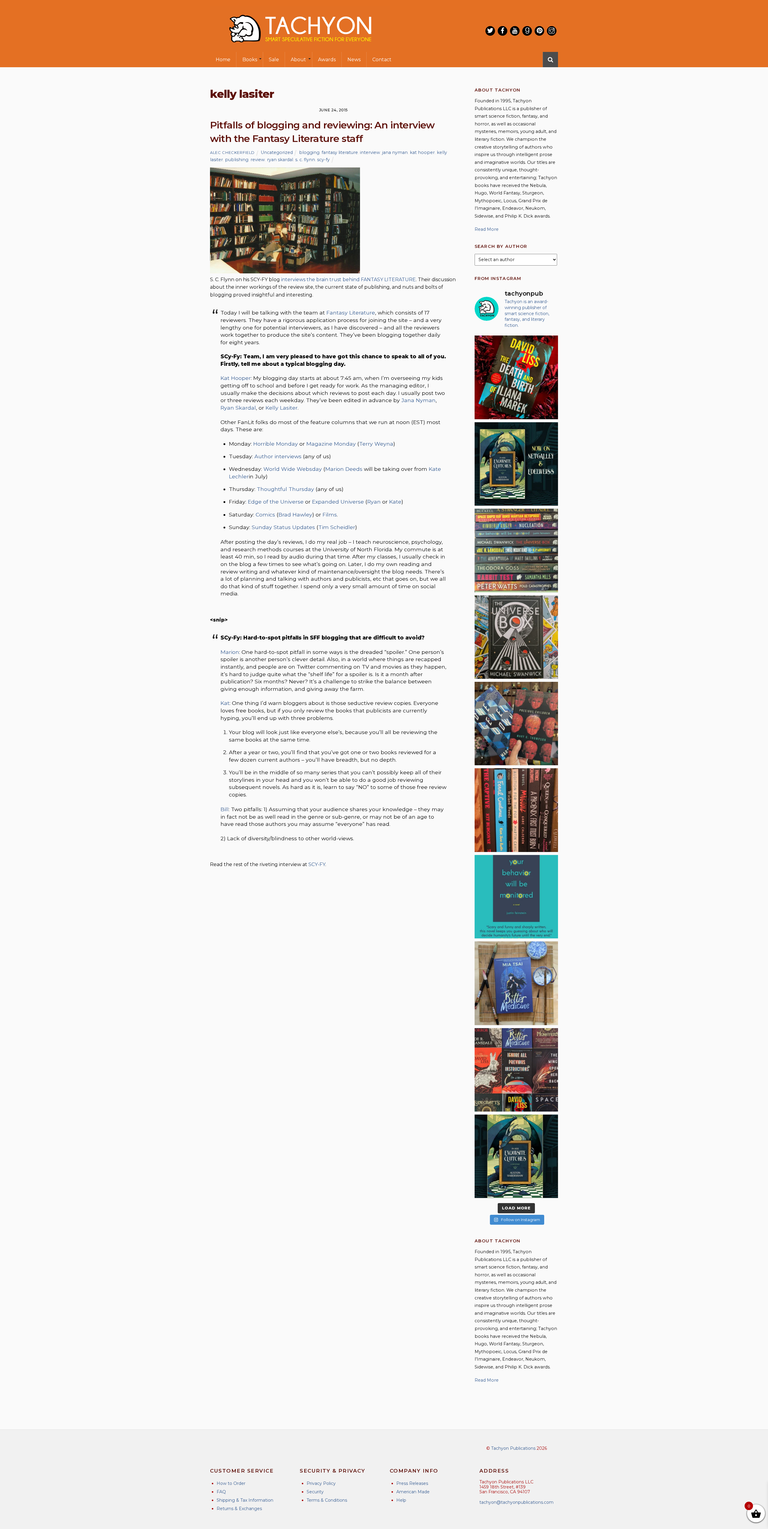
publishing (236, 159)
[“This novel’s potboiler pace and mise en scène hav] (516, 377)
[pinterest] (539, 31)
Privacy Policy (321, 1483)
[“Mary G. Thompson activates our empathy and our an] (516, 723)
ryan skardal (280, 159)
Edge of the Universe (276, 501)
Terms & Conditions (327, 1500)
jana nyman (395, 152)
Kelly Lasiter (282, 408)
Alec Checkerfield (232, 152)
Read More (487, 229)
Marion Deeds (343, 469)
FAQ (221, 1491)
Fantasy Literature (350, 312)
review (257, 159)
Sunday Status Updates (283, 527)
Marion (229, 652)
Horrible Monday (275, 444)
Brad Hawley (295, 514)
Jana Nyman (418, 400)
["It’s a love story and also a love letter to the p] (516, 1070)
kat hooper (422, 152)
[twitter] (490, 31)
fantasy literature (340, 152)
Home (223, 59)
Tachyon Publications (513, 1448)
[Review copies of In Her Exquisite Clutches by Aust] (516, 464)
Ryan (374, 501)
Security (315, 1491)
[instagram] (551, 31)
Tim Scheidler (336, 527)
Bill (224, 809)
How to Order (231, 1483)
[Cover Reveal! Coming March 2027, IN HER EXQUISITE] (516, 1156)
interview (370, 152)
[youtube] (515, 31)
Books (249, 59)
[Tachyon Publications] (300, 48)
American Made (413, 1491)
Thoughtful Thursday (285, 489)
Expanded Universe (338, 501)
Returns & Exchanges (239, 1508)
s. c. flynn (305, 159)
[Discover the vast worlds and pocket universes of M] (516, 637)
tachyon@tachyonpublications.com (516, 1502)
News (354, 59)
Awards (327, 59)
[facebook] (502, 31)
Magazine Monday (331, 444)
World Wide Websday (292, 469)
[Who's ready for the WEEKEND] (516, 550)
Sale (274, 59)
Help (401, 1500)
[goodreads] (527, 31)
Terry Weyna (376, 444)
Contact (382, 59)
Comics (265, 514)
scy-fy (323, 159)
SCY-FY (316, 864)
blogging (309, 152)
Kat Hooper (235, 378)
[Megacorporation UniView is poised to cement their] (516, 896)
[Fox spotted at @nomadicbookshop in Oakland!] (516, 810)
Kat (225, 703)
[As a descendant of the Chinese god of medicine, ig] (516, 983)
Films (329, 514)
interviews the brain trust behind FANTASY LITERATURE (348, 279)
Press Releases (412, 1483)
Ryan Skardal (238, 408)
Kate (395, 501)
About (298, 59)
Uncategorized (277, 152)
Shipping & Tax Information (245, 1500)
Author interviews (278, 456)
